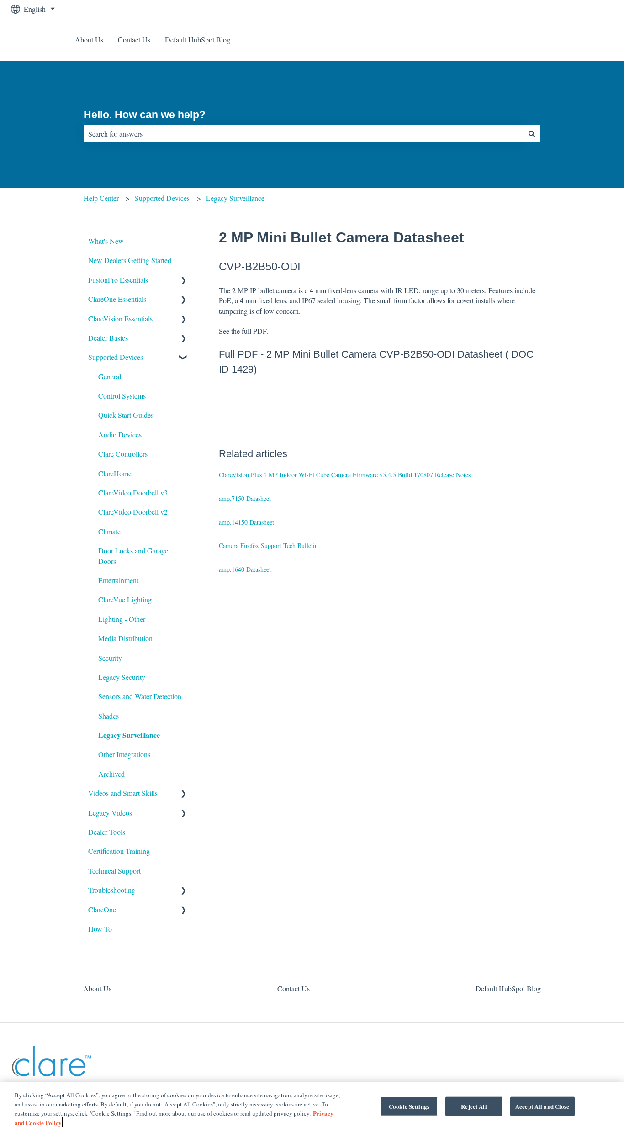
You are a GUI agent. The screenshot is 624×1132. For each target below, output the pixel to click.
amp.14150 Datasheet (246, 522)
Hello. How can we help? (145, 115)
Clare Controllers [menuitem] (123, 453)
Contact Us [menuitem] (293, 988)
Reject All (474, 1106)
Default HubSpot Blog (197, 39)
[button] (183, 280)
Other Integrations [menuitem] (124, 754)
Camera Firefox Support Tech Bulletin (268, 545)
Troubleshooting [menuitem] (111, 890)
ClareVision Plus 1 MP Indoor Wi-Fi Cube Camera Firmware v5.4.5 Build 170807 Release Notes (345, 474)
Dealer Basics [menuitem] (108, 337)
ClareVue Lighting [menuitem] (125, 599)
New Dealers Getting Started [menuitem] (129, 260)
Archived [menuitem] (111, 774)
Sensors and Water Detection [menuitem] (139, 696)
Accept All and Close (542, 1106)
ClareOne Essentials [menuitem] (117, 299)
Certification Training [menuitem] (119, 851)
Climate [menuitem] (109, 531)
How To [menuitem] (100, 928)
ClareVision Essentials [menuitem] (120, 318)
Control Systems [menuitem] (122, 395)
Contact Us (134, 39)
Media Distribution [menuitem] (125, 638)
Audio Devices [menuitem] (120, 434)
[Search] (531, 133)
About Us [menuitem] (97, 988)
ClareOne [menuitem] (102, 909)
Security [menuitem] (110, 658)
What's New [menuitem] (106, 241)
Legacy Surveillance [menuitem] (129, 735)
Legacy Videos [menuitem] (110, 812)
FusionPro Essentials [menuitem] (118, 279)
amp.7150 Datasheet (245, 498)
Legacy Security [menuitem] (121, 677)
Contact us (588, 39)
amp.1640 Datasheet (245, 569)
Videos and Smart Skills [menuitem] (123, 793)
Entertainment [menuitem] (118, 580)
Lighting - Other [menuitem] (121, 619)
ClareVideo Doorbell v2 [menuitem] (133, 511)
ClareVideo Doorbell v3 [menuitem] (133, 492)
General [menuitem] (109, 376)
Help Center (101, 198)
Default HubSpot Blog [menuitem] (508, 988)
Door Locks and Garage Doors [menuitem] (133, 555)
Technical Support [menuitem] (114, 870)
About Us (89, 39)
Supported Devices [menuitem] (115, 357)
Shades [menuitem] (108, 716)
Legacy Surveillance (235, 198)
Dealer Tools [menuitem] (106, 832)
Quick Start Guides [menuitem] (125, 415)
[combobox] (303, 133)
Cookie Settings (409, 1106)
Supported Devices (162, 198)
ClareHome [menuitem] (115, 473)
